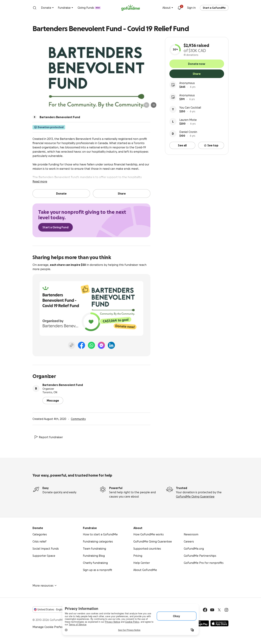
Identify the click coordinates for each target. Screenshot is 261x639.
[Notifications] (179, 7)
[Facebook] (81, 345)
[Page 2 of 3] (42, 106)
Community (78, 418)
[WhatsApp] (91, 345)
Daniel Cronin (188, 131)
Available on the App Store (219, 623)
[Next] (153, 105)
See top (212, 145)
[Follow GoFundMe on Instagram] (226, 609)
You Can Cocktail (190, 107)
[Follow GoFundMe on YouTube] (212, 609)
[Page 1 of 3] (38, 106)
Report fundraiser (51, 437)
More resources (42, 585)
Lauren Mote (188, 119)
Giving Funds (89, 7)
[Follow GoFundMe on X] (219, 609)
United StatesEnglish (50, 609)
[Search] (34, 7)
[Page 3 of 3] (44, 106)
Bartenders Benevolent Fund (62, 384)
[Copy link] (71, 345)
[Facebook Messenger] (101, 345)
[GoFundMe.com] (130, 8)
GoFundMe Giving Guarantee (195, 496)
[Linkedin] (111, 345)
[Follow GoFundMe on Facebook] (205, 609)
